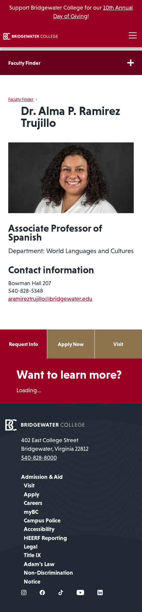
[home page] (45, 424)
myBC (31, 512)
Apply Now (71, 344)
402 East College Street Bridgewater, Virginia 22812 (55, 444)
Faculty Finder (24, 63)
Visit (118, 344)
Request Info (23, 344)
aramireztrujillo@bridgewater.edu (50, 298)
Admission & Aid (42, 477)
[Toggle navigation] (133, 35)
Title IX (32, 555)
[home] (30, 35)
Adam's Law (39, 564)
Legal (30, 546)
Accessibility (39, 529)
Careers (33, 503)
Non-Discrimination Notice (48, 577)
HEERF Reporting (45, 538)
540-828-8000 (39, 457)
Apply (31, 494)
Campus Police (42, 520)
